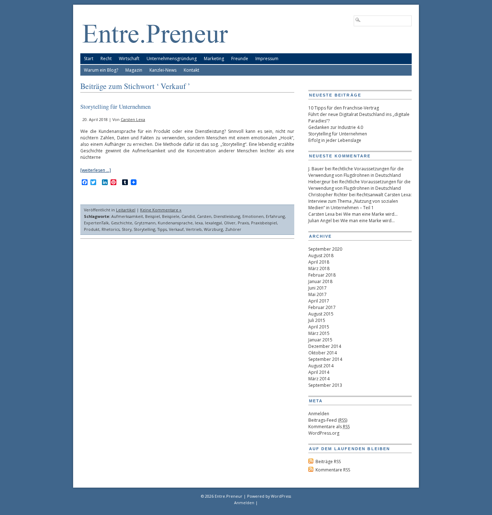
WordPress (281, 496)
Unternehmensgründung (172, 58)
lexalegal (213, 222)
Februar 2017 (322, 307)
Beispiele (170, 216)
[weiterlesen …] (95, 170)
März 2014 (319, 379)
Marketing (214, 58)
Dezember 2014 (324, 346)
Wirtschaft (129, 58)
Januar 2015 (320, 340)
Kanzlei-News (162, 70)
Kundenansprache (175, 222)
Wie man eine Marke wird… (370, 214)
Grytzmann (145, 222)
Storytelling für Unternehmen (115, 106)
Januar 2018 (320, 281)
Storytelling (144, 229)
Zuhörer (233, 229)
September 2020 (325, 249)
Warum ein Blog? (101, 70)
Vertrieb (194, 229)
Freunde (239, 58)
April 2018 (318, 262)
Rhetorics (111, 229)
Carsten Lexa (133, 119)
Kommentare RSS (333, 470)
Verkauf (176, 229)
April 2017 (318, 301)
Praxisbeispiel (264, 222)
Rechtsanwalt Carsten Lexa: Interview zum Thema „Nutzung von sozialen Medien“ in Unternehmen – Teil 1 (360, 201)
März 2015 (319, 333)
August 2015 (321, 314)
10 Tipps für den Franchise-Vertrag (343, 108)
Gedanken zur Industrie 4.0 (335, 127)
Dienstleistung (227, 216)
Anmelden (318, 414)
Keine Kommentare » (161, 209)
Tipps (162, 229)
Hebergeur (319, 182)
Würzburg (213, 229)
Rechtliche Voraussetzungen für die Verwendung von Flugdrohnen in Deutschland (356, 172)
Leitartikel (125, 209)
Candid (188, 216)
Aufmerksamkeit (127, 216)
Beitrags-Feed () (327, 420)
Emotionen (253, 216)
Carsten (204, 216)
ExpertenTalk (96, 222)
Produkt (91, 229)
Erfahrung (275, 216)
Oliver (230, 222)
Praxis (243, 222)
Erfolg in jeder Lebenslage (334, 140)
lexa (199, 222)
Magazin (133, 70)
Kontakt (191, 70)
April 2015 (318, 327)
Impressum (266, 58)
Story (126, 229)
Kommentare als (329, 427)
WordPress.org (323, 433)
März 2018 (319, 268)
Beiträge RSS (328, 461)
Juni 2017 (317, 288)
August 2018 (321, 255)
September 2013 (325, 385)
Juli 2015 (316, 320)
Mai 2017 (317, 294)
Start (88, 58)
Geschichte (121, 222)
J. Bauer (316, 169)
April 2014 (318, 372)
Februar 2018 (322, 275)
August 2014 (321, 366)
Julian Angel (320, 221)
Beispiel (152, 216)
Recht (106, 58)
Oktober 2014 (322, 353)
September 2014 (325, 359)
